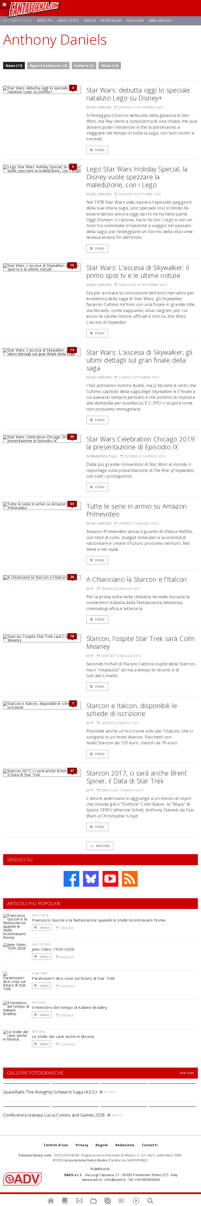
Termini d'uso (55, 1145)
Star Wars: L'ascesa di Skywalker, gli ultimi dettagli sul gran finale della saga (139, 360)
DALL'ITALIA (40, 915)
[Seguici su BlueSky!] (91, 879)
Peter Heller (111, 20)
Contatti (150, 1145)
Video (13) (109, 65)
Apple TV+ (45, 20)
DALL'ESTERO (41, 944)
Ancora (102, 846)
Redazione (125, 1145)
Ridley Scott (68, 20)
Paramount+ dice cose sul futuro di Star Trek (73, 978)
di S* (90, 588)
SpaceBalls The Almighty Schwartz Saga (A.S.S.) (50, 1092)
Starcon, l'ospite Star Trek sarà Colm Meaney (140, 642)
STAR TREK (40, 973)
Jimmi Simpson (160, 20)
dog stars (135, 20)
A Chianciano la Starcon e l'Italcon (136, 579)
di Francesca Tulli (101, 456)
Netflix (90, 20)
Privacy (82, 1145)
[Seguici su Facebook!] (71, 879)
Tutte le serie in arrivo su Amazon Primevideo (136, 510)
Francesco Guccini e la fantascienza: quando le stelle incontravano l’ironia (99, 920)
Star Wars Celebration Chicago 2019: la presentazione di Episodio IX (141, 442)
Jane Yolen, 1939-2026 (53, 949)
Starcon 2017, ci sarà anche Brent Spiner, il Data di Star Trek (136, 776)
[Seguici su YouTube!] (110, 879)
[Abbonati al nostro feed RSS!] (130, 879)
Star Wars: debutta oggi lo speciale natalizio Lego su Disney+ (138, 93)
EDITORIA (38, 1002)
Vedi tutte (187, 1073)
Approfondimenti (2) (48, 65)
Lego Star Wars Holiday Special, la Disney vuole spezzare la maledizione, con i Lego (137, 176)
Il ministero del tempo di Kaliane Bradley (69, 1007)
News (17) (14, 65)
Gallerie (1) (83, 65)
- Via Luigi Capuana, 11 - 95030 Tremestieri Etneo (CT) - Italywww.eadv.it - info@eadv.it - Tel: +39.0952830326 (121, 1177)
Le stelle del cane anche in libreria (63, 1036)
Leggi (100, 150)
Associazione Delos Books (86, 1160)
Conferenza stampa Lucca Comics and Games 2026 (54, 1115)
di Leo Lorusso (99, 107)
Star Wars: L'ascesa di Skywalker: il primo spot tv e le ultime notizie (137, 271)
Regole (102, 1145)
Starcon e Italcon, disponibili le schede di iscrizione (131, 709)
